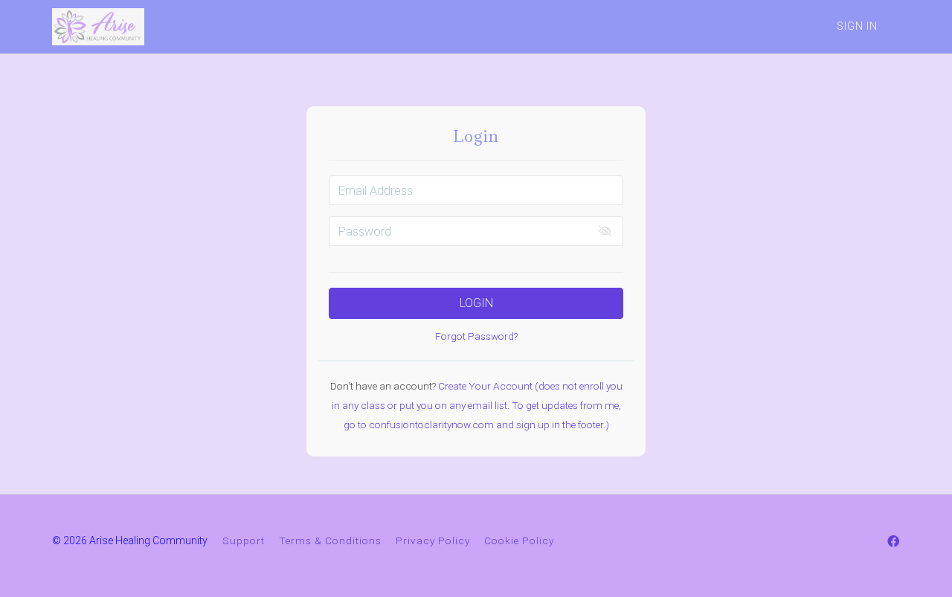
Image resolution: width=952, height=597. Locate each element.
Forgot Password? (476, 336)
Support (243, 540)
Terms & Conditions (330, 540)
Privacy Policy (433, 540)
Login (476, 303)
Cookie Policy (519, 540)
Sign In (857, 26)
